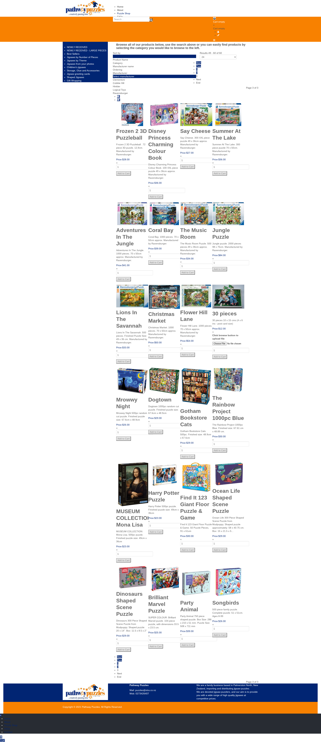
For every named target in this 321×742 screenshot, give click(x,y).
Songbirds (225, 603)
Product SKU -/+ (121, 56)
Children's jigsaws (76, 67)
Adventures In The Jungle (131, 237)
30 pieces (224, 314)
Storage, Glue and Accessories (83, 70)
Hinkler (116, 86)
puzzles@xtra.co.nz (145, 690)
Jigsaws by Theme (77, 60)
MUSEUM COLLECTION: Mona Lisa (134, 518)
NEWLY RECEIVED (77, 47)
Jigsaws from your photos (80, 64)
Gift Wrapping (74, 80)
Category (118, 63)
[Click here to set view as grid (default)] (118, 96)
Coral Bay (160, 230)
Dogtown (160, 400)
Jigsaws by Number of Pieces (82, 57)
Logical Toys (119, 89)
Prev (198, 66)
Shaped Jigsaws (75, 77)
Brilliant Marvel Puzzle (158, 604)
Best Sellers (73, 53)
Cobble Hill (118, 83)
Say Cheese (195, 131)
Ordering (117, 69)
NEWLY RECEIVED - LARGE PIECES (86, 50)
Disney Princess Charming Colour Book (160, 144)
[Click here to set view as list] (118, 99)
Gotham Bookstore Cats (193, 417)
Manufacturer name (123, 66)
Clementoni (119, 79)
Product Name (120, 59)
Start (198, 62)
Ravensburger (120, 93)
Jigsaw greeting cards (78, 74)
